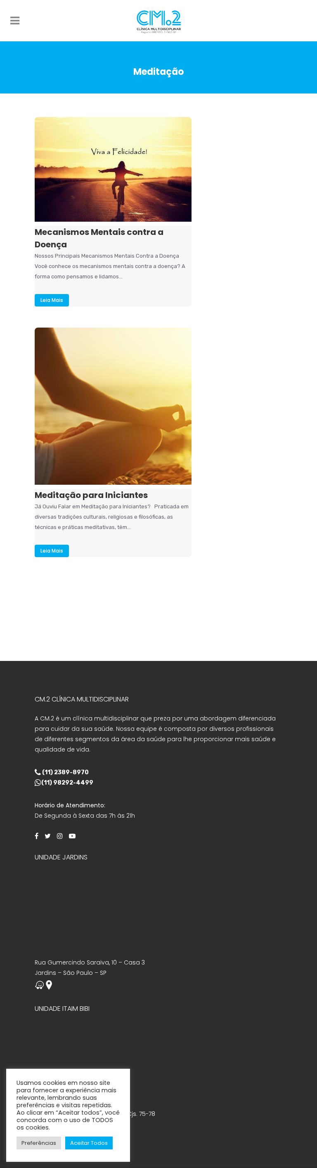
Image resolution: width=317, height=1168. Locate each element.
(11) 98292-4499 (67, 782)
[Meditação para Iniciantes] (113, 406)
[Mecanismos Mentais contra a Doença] (113, 169)
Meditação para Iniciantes (91, 495)
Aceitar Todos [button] (89, 1143)
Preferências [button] (38, 1143)
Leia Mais (51, 300)
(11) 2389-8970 (65, 772)
